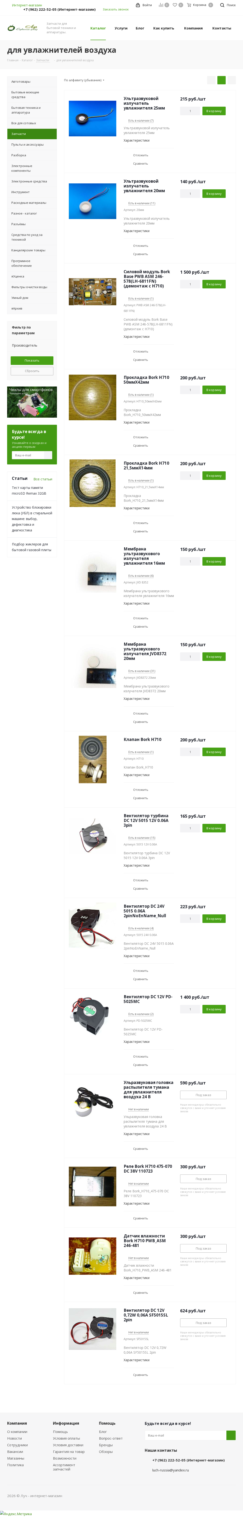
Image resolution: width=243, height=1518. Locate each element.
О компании (17, 1431)
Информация (66, 1423)
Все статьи (42, 479)
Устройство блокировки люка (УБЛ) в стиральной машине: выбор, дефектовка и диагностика (32, 518)
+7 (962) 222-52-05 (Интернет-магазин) (59, 9)
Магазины (15, 1458)
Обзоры (106, 1451)
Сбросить (32, 371)
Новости (14, 1438)
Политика (15, 1464)
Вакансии (15, 1451)
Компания (17, 1423)
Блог (103, 1431)
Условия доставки (68, 1444)
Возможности (64, 1458)
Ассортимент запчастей (64, 1466)
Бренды (106, 1444)
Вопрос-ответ (111, 1438)
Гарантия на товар (69, 1451)
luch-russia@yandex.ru (170, 1470)
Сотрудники (17, 1444)
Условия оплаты (66, 1438)
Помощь (60, 1431)
